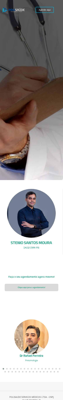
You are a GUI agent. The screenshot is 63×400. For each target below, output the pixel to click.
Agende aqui (45, 9)
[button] (3, 368)
